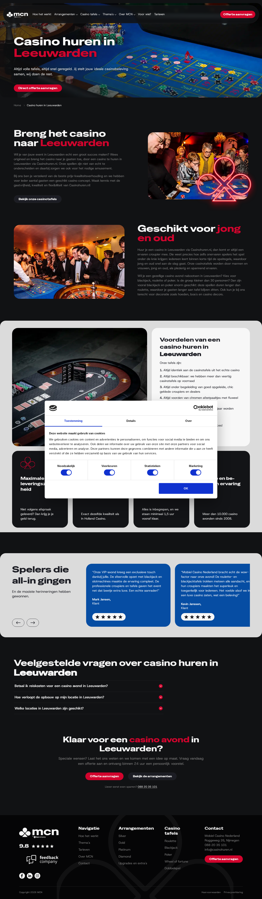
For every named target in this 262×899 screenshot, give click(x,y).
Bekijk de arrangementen (152, 776)
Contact (84, 863)
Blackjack (171, 848)
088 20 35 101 (147, 786)
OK (186, 488)
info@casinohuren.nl (218, 850)
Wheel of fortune (176, 861)
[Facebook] (22, 876)
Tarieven (159, 14)
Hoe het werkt (42, 14)
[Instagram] (37, 876)
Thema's (108, 14)
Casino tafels (88, 14)
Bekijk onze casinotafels (38, 199)
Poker (168, 855)
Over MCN (126, 14)
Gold (122, 843)
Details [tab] (131, 420)
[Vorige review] (18, 623)
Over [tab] (188, 420)
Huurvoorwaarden (211, 892)
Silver (122, 836)
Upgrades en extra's (133, 863)
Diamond (125, 856)
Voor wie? (144, 14)
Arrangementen (64, 14)
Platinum (124, 850)
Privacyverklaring (233, 892)
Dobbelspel (172, 868)
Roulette (170, 841)
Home (17, 105)
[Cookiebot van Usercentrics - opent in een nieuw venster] (196, 408)
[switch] (109, 472)
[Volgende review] (33, 623)
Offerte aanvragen (237, 14)
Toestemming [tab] (73, 420)
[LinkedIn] (30, 876)
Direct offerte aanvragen (37, 88)
